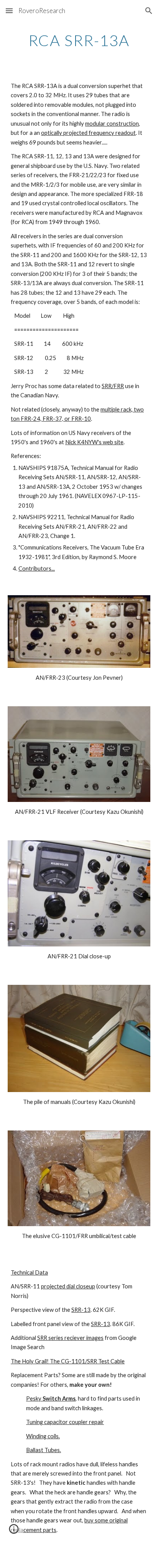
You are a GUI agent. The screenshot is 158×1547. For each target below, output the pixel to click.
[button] (9, 10)
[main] (79, 40)
